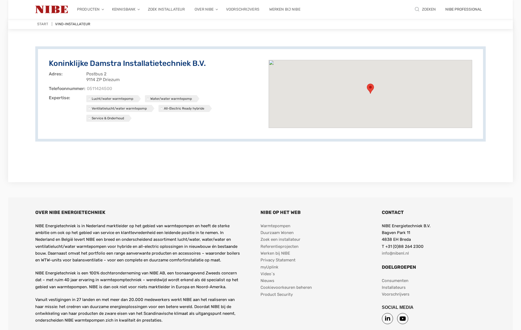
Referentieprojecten (279, 246)
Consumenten (395, 280)
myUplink (269, 267)
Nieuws (267, 280)
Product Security (276, 294)
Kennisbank (123, 9)
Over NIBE (204, 9)
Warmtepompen (275, 225)
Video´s (267, 273)
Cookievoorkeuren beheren (286, 287)
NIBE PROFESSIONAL (463, 9)
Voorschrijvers (242, 9)
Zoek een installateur (280, 239)
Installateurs (394, 287)
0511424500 (99, 88)
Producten (88, 9)
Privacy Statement (278, 260)
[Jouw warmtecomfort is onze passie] (51, 9)
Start (42, 24)
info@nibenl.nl (395, 253)
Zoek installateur (166, 9)
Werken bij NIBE (284, 9)
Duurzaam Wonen (277, 232)
